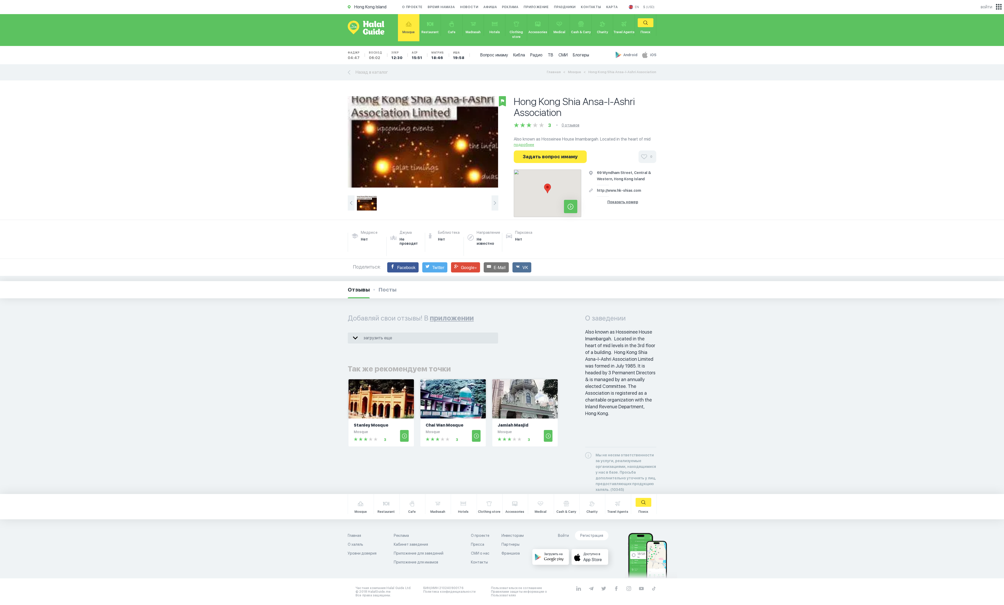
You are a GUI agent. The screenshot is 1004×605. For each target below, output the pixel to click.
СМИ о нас (480, 553)
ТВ (550, 55)
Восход (375, 55)
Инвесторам (512, 535)
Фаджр (354, 55)
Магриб (437, 55)
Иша (459, 55)
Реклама (510, 7)
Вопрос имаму (494, 55)
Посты (387, 290)
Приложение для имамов (416, 562)
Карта (612, 7)
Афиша (490, 7)
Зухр (397, 55)
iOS (653, 55)
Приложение (536, 7)
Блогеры (581, 55)
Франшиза (510, 553)
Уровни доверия (362, 553)
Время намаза (441, 7)
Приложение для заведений (418, 553)
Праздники (565, 7)
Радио (536, 55)
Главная (554, 72)
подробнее (524, 145)
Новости (469, 7)
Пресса (477, 544)
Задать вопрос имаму (550, 156)
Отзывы (359, 290)
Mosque (574, 72)
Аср (417, 55)
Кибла (519, 55)
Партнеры (510, 544)
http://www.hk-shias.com (619, 190)
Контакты (591, 7)
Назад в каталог (372, 72)
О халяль (355, 544)
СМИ (563, 55)
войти (986, 6)
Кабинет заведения (411, 544)
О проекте (412, 7)
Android (630, 55)
